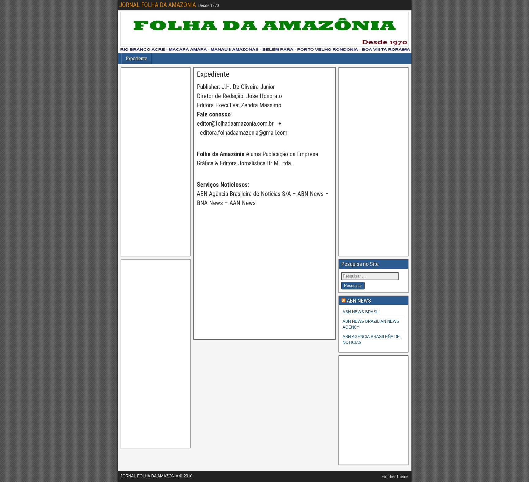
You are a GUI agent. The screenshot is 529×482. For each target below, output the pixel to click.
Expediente (136, 58)
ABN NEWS (359, 300)
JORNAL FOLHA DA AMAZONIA (157, 5)
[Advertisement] (156, 161)
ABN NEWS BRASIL (361, 312)
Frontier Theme (395, 476)
